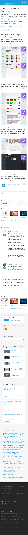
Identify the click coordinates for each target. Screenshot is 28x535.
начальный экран (17, 458)
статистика (21, 463)
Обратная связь (19, 493)
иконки (8, 456)
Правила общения (19, 496)
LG (6, 439)
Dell (3, 436)
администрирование (7, 455)
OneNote (9, 442)
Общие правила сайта (20, 495)
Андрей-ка (10, 264)
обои (13, 459)
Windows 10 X (5, 450)
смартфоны (5, 463)
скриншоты (18, 461)
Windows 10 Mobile (15, 449)
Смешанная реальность (13, 463)
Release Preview (16, 444)
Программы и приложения (8, 491)
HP (18, 436)
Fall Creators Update (9, 436)
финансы (12, 470)
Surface (15, 445)
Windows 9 (16, 450)
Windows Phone (6, 453)
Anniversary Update (12, 433)
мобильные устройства (15, 464)
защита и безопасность (19, 475)
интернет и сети (6, 470)
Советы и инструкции (7, 490)
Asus (6, 434)
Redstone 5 (10, 444)
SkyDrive (4, 445)
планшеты (22, 459)
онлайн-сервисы (21, 473)
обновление (7, 460)
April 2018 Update (19, 433)
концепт (12, 456)
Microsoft (13, 439)
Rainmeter (17, 442)
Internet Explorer (16, 438)
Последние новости (6, 488)
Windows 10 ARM (19, 447)
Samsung (22, 444)
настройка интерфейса (8, 458)
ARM (4, 434)
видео (13, 455)
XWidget (20, 453)
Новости (17, 490)
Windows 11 (11, 450)
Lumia (9, 439)
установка (8, 464)
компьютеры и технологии (8, 475)
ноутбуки (23, 458)
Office (17, 441)
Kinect (21, 438)
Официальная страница (7, 193)
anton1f (9, 231)
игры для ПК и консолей (8, 468)
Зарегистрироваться (15, 320)
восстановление (18, 455)
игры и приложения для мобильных (10, 473)
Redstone (21, 442)
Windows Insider (15, 452)
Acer (4, 433)
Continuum (10, 434)
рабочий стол (5, 461)
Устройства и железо (6, 496)
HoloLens (15, 436)
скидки (10, 461)
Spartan (11, 445)
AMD (6, 433)
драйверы (5, 456)
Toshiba (4, 447)
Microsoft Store (6, 441)
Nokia (11, 441)
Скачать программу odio (12, 184)
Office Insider (21, 441)
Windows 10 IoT (6, 449)
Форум (16, 491)
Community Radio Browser (12, 37)
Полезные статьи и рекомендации (10, 466)
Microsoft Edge (19, 439)
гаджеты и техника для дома (9, 471)
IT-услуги (22, 468)
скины (13, 461)
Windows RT (12, 453)
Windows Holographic (7, 452)
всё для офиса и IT (16, 467)
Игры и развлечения (6, 493)
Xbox (16, 453)
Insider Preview (7, 438)
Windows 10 (11, 447)
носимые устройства (7, 467)
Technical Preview (21, 445)
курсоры (16, 456)
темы (4, 464)
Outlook (12, 442)
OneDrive (4, 442)
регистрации (6, 283)
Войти (6, 320)
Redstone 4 (5, 444)
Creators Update (20, 434)
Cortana (14, 434)
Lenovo (4, 439)
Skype (8, 445)
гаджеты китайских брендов (8, 474)
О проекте (17, 488)
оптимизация (17, 459)
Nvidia (14, 441)
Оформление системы (7, 495)
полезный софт (16, 468)
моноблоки (21, 456)
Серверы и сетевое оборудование (10, 477)
